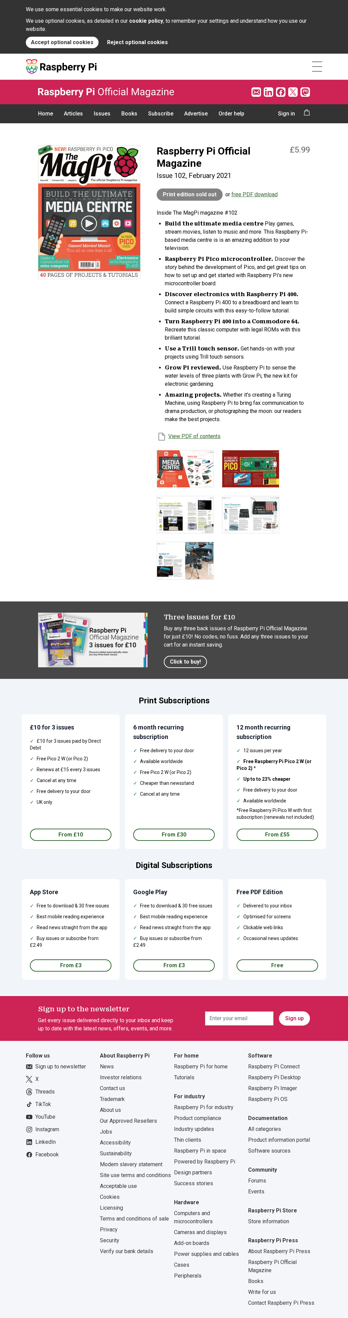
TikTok (43, 1104)
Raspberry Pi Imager (272, 1088)
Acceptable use (118, 1186)
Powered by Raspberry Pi (204, 1161)
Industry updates (194, 1129)
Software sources (269, 1151)
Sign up (294, 1018)
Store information (268, 1221)
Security (109, 1240)
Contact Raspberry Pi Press (281, 1303)
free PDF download (254, 194)
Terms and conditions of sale (134, 1218)
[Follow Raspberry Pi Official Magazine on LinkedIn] (268, 92)
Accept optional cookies (62, 42)
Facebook (47, 1154)
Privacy (109, 1229)
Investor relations (121, 1077)
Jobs (106, 1132)
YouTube (45, 1117)
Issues (102, 113)
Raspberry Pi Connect (274, 1066)
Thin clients (187, 1140)
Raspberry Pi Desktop (274, 1077)
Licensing (111, 1208)
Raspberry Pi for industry (203, 1107)
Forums (257, 1180)
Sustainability (116, 1153)
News (107, 1066)
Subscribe (160, 113)
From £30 (174, 834)
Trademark (112, 1099)
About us (110, 1110)
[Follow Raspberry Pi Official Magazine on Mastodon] (305, 92)
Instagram (47, 1129)
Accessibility (115, 1142)
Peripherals (188, 1275)
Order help (231, 113)
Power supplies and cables (206, 1254)
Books (129, 113)
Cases (181, 1265)
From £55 (277, 834)
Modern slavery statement (131, 1164)
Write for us (262, 1292)
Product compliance (197, 1118)
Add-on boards (191, 1243)
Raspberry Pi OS (268, 1099)
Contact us (112, 1088)
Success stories (193, 1183)
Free (277, 965)
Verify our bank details (126, 1251)
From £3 (71, 965)
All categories (264, 1129)
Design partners (193, 1172)
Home (45, 113)
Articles (73, 113)
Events (256, 1191)
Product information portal (279, 1140)
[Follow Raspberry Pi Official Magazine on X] (293, 92)
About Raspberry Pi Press (279, 1251)
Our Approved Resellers (128, 1121)
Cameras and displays (200, 1232)
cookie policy (146, 21)
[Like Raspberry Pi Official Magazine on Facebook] (280, 92)
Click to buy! (185, 661)
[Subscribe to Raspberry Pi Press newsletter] (256, 92)
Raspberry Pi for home (201, 1066)
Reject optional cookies (137, 42)
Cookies (110, 1197)
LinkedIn (45, 1142)
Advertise (196, 113)
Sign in (286, 113)
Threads (45, 1091)
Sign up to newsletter (60, 1066)
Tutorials (184, 1077)
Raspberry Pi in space (200, 1151)
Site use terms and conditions (135, 1175)
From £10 (70, 834)
